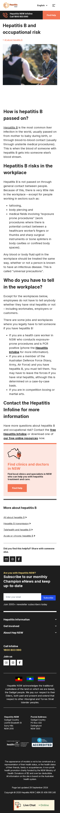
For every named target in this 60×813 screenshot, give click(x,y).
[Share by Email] (6, 559)
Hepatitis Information (16, 619)
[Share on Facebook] (19, 559)
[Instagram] (13, 662)
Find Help (51, 15)
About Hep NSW (13, 632)
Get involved (11, 626)
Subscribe (48, 598)
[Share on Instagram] (12, 559)
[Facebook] (19, 662)
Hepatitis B (10, 127)
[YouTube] (6, 662)
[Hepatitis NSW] (10, 5)
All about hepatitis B (13, 40)
